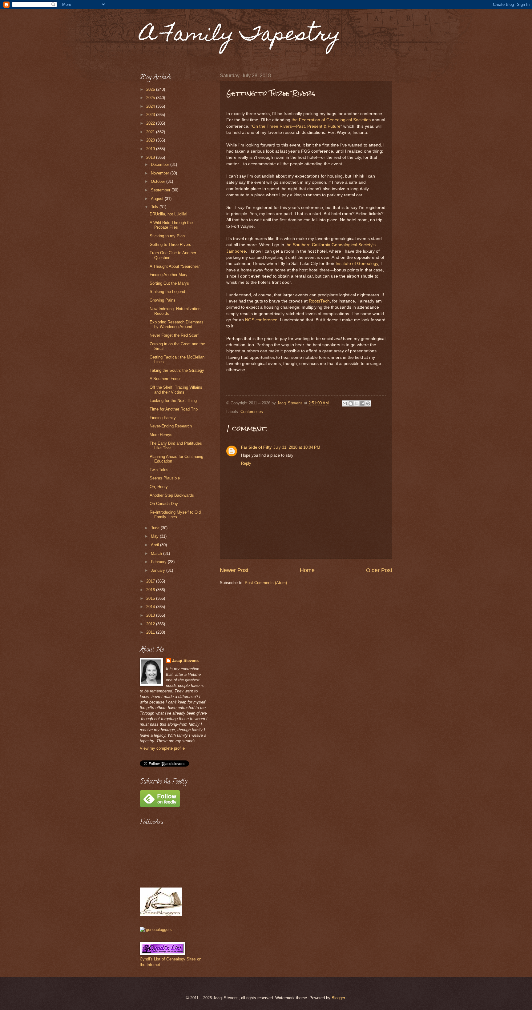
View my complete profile (162, 748)
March (157, 553)
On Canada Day (164, 503)
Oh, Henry (159, 486)
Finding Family (163, 417)
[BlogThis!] (351, 403)
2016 (151, 589)
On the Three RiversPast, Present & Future (296, 126)
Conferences (251, 411)
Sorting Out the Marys (169, 283)
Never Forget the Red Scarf (174, 335)
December (160, 164)
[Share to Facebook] (362, 403)
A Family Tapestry (240, 36)
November (160, 173)
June (156, 528)
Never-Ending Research (171, 426)
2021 (151, 132)
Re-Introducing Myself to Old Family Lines (175, 514)
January (158, 570)
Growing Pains (162, 300)
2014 (151, 606)
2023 (151, 114)
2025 (151, 97)
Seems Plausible (165, 478)
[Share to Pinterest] (368, 403)
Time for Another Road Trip (174, 409)
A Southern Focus (166, 378)
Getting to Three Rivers (170, 244)
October (158, 181)
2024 (151, 106)
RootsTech (319, 301)
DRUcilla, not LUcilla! (168, 214)
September (161, 190)
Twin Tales (159, 469)
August (158, 198)
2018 (151, 157)
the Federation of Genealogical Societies (331, 120)
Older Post (379, 570)
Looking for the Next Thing (173, 400)
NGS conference (261, 320)
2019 (151, 148)
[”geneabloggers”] (156, 929)
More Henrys (161, 434)
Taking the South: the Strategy (177, 370)
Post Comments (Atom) (266, 582)
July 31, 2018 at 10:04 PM (296, 447)
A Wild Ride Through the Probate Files (171, 225)
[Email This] (345, 403)
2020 (151, 140)
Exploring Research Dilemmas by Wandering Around (177, 324)
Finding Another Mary (168, 274)
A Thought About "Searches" (175, 266)
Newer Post (234, 570)
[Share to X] (356, 403)
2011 (151, 632)
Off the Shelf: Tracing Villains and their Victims (176, 389)
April (155, 545)
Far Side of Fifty (256, 447)
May (155, 536)
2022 (151, 123)
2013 (151, 615)
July (155, 207)
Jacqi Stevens (185, 660)
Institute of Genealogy (357, 263)
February (159, 561)
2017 (151, 581)
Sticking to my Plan (167, 236)
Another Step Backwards (172, 495)
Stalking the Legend (167, 291)
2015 (151, 598)
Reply (246, 463)
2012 (151, 624)
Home (307, 570)
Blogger (338, 998)
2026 (151, 89)
